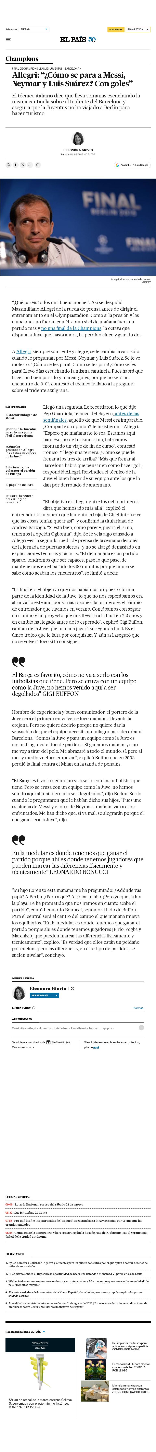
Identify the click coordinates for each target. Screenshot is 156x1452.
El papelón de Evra (19, 485)
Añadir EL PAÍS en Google (134, 165)
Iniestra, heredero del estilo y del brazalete (19, 499)
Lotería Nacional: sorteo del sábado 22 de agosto (49, 1204)
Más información (22, 1047)
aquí (96, 1047)
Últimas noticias (17, 1197)
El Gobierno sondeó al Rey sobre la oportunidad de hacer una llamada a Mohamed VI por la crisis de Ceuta (75, 1273)
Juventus (45, 1028)
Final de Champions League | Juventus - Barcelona (45, 68)
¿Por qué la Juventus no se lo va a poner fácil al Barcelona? (20, 432)
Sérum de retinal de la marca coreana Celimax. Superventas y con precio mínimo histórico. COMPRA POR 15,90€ (41, 1403)
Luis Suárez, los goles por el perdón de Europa (20, 471)
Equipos (107, 1028)
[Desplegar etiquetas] (141, 1027)
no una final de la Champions (71, 328)
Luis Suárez (61, 1028)
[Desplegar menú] (8, 39)
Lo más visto (14, 1254)
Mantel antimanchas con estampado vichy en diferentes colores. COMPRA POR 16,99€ (131, 1389)
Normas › (138, 1007)
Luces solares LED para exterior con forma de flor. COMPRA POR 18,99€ (131, 1367)
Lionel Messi (78, 1028)
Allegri (23, 351)
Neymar (94, 1028)
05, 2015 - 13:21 (82, 154)
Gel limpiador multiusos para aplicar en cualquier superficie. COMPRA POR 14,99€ (130, 1346)
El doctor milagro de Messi (21, 417)
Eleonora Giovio (78, 150)
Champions (21, 59)
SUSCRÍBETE (116, 29)
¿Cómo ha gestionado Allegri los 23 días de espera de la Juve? (21, 451)
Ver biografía (40, 995)
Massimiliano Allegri (24, 1028)
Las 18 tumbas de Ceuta (30, 1212)
